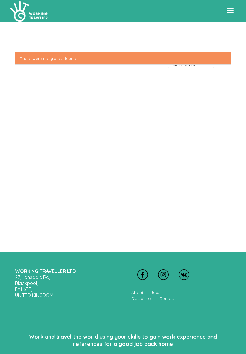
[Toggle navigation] (230, 10)
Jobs (155, 292)
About (137, 292)
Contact (167, 298)
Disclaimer (141, 298)
